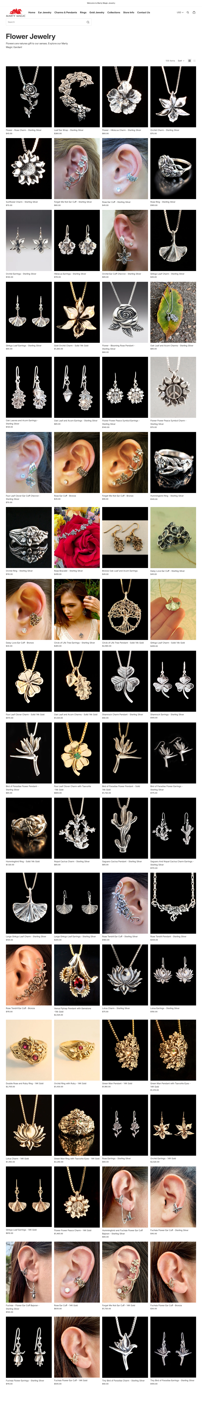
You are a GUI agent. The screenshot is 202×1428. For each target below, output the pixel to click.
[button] (181, 60)
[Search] (188, 12)
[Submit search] (88, 22)
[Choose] (47, 122)
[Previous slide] (10, 97)
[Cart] (194, 12)
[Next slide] (47, 97)
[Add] (95, 194)
